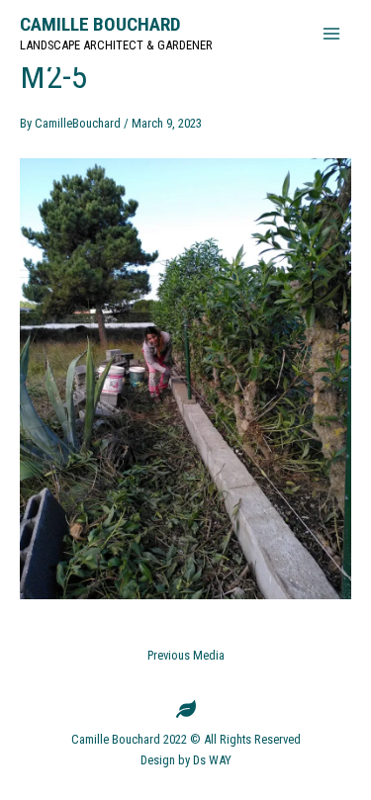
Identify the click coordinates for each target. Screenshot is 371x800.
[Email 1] (186, 709)
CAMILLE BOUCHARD (100, 24)
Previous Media (186, 656)
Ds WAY (212, 760)
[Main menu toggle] (332, 33)
